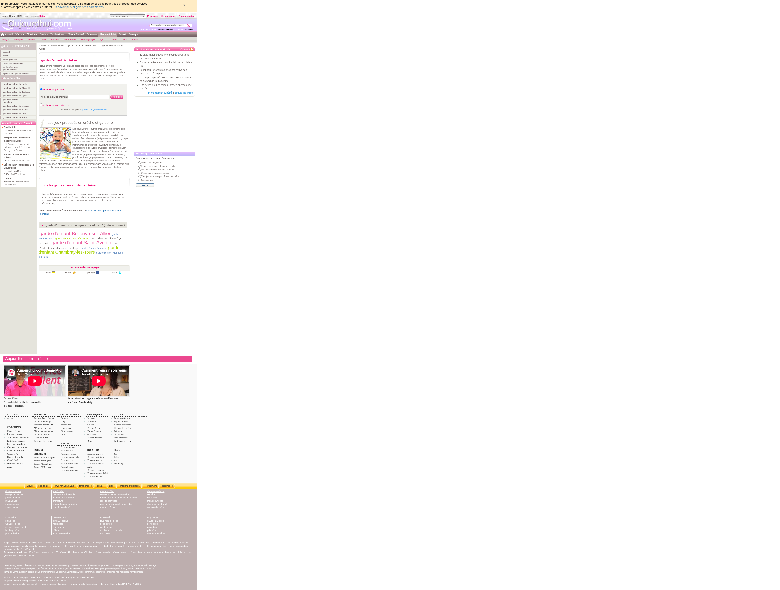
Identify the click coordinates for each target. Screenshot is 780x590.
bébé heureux (59, 517)
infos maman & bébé (160, 92)
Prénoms (118, 431)
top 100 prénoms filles (62, 552)
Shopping (118, 463)
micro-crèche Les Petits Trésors (16, 156)
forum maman (12, 507)
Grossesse (92, 34)
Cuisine (44, 34)
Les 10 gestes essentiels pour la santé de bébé (166, 546)
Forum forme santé (69, 463)
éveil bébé (105, 517)
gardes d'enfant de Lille (14, 113)
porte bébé (152, 524)
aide (111, 486)
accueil (6, 52)
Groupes (18, 39)
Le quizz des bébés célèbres (18, 549)
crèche (6, 55)
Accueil (9, 34)
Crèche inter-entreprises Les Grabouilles (19, 166)
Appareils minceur (122, 424)
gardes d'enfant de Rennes (16, 106)
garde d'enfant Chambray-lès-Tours (79, 250)
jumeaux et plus (60, 521)
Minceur (19, 34)
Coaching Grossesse (43, 441)
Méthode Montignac (43, 421)
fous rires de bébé (109, 521)
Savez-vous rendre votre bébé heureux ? (145, 542)
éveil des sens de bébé (111, 530)
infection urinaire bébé (63, 497)
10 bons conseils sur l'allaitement (124, 546)
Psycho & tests (58, 34)
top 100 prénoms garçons (36, 552)
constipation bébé (61, 507)
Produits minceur (122, 418)
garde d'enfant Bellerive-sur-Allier (75, 233)
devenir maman (13, 491)
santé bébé (58, 491)
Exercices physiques (16, 444)
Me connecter (168, 16)
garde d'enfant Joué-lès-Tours (71, 238)
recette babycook (108, 501)
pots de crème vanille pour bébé (116, 504)
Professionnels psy (122, 441)
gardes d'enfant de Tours (15, 117)
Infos (135, 39)
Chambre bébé (12, 524)
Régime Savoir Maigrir (44, 418)
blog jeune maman (14, 494)
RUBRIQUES (94, 414)
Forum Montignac (42, 460)
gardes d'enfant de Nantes (15, 109)
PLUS (117, 450)
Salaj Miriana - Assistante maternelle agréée (17, 139)
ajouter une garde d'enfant (16, 73)
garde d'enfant (57, 45)
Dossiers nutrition (95, 457)
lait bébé (151, 494)
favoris (68, 272)
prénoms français (156, 552)
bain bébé (10, 521)
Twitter (114, 272)
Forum (31, 39)
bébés (56, 530)
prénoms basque (137, 552)
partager (91, 272)
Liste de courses (14, 434)
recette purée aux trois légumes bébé (118, 497)
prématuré (58, 501)
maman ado (11, 501)
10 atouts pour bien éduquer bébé (69, 542)
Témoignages (88, 39)
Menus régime (14, 431)
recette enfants (107, 507)
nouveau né (58, 527)
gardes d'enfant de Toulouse (16, 92)
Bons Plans (70, 39)
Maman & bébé (108, 34)
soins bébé (10, 517)
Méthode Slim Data (43, 428)
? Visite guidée (186, 16)
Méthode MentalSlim (44, 424)
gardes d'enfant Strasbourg (10, 100)
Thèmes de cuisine (122, 428)
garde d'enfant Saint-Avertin (81, 242)
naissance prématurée (64, 494)
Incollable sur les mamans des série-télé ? (42, 546)
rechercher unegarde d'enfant (10, 68)
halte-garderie (10, 59)
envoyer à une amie (64, 486)
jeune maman (12, 504)
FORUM (64, 443)
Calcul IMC (12, 454)
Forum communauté (70, 470)
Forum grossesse (68, 454)
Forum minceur (68, 447)
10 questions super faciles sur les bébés (31, 542)
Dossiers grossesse (95, 470)
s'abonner (185, 49)
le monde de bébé (61, 533)
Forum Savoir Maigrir (44, 457)
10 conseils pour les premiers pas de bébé (86, 546)
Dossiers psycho (94, 460)
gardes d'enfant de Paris (15, 84)
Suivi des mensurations (18, 437)
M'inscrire (152, 16)
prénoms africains (83, 552)
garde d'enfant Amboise (94, 248)
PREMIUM (40, 414)
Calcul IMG (12, 460)
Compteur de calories (17, 447)
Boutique (133, 34)
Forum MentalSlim (43, 464)
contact (100, 486)
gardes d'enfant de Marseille (17, 88)
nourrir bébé (153, 497)
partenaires (167, 486)
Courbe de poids (15, 457)
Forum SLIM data (42, 467)
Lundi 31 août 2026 (12, 16)
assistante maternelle (13, 63)
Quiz (63, 434)
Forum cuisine (67, 450)
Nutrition (32, 34)
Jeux (124, 39)
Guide (43, 39)
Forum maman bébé (70, 457)
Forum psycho (67, 460)
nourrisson (58, 524)
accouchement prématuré (65, 504)
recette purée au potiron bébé (114, 494)
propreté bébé (12, 533)
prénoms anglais (102, 552)
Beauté (122, 34)
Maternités (119, 434)
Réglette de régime (16, 441)
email (48, 272)
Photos (55, 39)
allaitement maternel (157, 504)
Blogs (5, 39)
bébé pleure (106, 524)
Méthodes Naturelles (43, 431)
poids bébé (152, 527)
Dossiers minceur (95, 454)
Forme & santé (76, 34)
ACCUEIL (12, 414)
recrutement (151, 486)
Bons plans (66, 428)
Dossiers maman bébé (97, 473)
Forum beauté (67, 467)
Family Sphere (11, 127)
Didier (42, 16)
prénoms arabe (119, 552)
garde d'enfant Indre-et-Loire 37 (83, 45)
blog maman (153, 517)
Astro (114, 39)
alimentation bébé (155, 491)
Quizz (103, 39)
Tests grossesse (121, 437)
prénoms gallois (174, 552)
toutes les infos (184, 92)
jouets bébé (106, 527)
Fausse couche (26, 555)
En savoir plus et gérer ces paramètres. (79, 7)
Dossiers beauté (94, 476)
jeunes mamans (13, 497)
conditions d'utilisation (129, 486)
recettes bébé (107, 491)
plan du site (44, 486)
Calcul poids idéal (15, 450)
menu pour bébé (155, 501)
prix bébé (151, 530)
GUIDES (118, 414)
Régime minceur (121, 421)
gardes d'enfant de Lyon (15, 95)
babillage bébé (12, 530)
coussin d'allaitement (15, 527)
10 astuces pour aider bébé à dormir (106, 542)
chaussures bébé (156, 533)
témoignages (85, 486)
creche (7, 178)
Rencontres (66, 424)
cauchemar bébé (155, 521)
